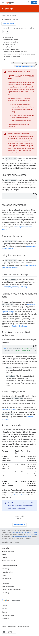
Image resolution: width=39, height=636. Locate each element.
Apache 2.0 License (31, 534)
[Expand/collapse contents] (12, 37)
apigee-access (19, 141)
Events (4, 554)
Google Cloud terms (23, 626)
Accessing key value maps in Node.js (15, 287)
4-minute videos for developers (11, 589)
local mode (31, 304)
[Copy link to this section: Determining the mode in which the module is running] (19, 335)
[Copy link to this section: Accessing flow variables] (28, 205)
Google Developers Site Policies (22, 536)
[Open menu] (3, 2)
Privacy (4, 626)
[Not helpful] (16, 19)
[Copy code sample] (36, 194)
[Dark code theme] (34, 194)
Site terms (11, 626)
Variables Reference (9, 410)
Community (5, 569)
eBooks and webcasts (8, 561)
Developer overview (8, 586)
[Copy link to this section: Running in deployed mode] (27, 392)
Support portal (6, 578)
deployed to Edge (8, 312)
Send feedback (8, 23)
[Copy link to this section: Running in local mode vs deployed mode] (10, 297)
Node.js (18, 76)
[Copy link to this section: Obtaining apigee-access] (28, 175)
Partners (4, 557)
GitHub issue (20, 506)
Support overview (7, 572)
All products (5, 618)
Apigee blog (5, 593)
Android (4, 605)
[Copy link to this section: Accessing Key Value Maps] (31, 275)
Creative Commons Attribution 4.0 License (24, 532)
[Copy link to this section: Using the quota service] (27, 255)
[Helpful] (13, 19)
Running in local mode (19, 326)
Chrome (4, 609)
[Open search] (29, 2)
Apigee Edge (7, 8)
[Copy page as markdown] (4, 31)
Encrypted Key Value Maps (20, 107)
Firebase (4, 612)
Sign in (34, 2)
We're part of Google (8, 551)
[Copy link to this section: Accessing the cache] (24, 236)
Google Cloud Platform (9, 615)
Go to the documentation (24, 66)
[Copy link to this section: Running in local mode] (23, 425)
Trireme (22, 87)
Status (4, 575)
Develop (14, 15)
